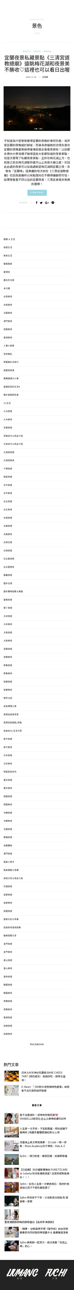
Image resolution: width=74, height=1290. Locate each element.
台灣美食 (8, 296)
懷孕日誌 (8, 698)
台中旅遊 (8, 485)
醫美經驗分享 (10, 936)
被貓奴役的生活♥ (12, 387)
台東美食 (8, 534)
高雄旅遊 (8, 1026)
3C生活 (7, 403)
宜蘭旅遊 (47, 51)
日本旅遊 (8, 755)
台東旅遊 (8, 526)
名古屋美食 (9, 567)
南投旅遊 (8, 477)
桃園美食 (8, 804)
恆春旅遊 (8, 682)
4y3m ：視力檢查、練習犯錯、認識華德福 (43, 1156)
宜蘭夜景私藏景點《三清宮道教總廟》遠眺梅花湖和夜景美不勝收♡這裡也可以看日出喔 (37, 64)
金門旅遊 (8, 944)
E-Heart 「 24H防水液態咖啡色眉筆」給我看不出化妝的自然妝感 (45, 1088)
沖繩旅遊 (8, 813)
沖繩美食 (8, 821)
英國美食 (8, 329)
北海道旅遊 (9, 452)
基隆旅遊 (8, 600)
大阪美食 (8, 641)
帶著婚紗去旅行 (11, 362)
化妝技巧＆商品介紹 (13, 444)
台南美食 (8, 305)
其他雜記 (8, 354)
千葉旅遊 (8, 469)
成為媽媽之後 (10, 706)
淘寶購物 (8, 846)
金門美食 (8, 952)
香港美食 (8, 338)
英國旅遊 (8, 911)
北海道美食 (9, 460)
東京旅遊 (8, 780)
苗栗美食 (8, 903)
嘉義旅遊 (8, 575)
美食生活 (8, 256)
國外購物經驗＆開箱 (13, 591)
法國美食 (8, 313)
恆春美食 (8, 690)
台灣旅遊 (37, 51)
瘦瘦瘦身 (8, 264)
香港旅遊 (8, 1017)
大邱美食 (8, 624)
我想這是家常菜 (11, 714)
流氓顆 (45, 77)
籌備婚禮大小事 (11, 378)
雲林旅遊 (8, 977)
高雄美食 (8, 1034)
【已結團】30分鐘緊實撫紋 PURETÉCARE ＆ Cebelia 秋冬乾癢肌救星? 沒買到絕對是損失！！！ (44, 1173)
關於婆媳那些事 (11, 395)
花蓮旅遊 (8, 886)
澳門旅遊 (8, 854)
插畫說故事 (9, 370)
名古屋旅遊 (9, 559)
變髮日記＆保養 (11, 919)
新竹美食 (8, 747)
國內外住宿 (9, 280)
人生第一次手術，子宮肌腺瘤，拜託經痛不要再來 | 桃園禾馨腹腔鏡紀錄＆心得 (44, 1130)
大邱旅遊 (8, 616)
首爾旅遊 (8, 1001)
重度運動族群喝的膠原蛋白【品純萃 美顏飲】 (29, 1222)
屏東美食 (8, 673)
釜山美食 (8, 968)
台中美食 (8, 493)
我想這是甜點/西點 (13, 723)
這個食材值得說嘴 (12, 927)
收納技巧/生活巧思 (13, 731)
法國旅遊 (8, 829)
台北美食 (8, 510)
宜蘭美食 (8, 657)
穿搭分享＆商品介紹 (13, 878)
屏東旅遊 (8, 665)
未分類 (7, 288)
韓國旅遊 (8, 985)
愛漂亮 (7, 272)
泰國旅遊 (8, 837)
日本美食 (8, 764)
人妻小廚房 (9, 346)
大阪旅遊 (8, 632)
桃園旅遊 (8, 796)
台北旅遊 (8, 501)
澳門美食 (8, 321)
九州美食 (8, 419)
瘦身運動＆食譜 (11, 870)
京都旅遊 (8, 428)
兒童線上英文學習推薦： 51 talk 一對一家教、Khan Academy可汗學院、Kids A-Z (43, 1144)
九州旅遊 (8, 411)
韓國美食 (8, 993)
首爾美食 (8, 1009)
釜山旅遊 (8, 960)
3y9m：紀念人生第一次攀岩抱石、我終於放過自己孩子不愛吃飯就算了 (44, 1185)
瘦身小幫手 (9, 862)
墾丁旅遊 (8, 608)
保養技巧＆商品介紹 (13, 436)
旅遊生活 (27, 51)
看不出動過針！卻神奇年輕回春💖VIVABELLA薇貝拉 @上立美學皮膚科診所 (43, 1116)
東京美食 (8, 788)
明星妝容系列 (10, 772)
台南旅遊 (8, 518)
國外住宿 (8, 583)
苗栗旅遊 (8, 895)
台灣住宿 (8, 542)
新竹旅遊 (8, 739)
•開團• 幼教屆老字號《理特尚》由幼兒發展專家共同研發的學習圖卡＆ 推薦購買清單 (44, 1230)
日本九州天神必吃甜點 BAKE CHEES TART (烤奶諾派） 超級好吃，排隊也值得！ (43, 1076)
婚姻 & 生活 (9, 239)
